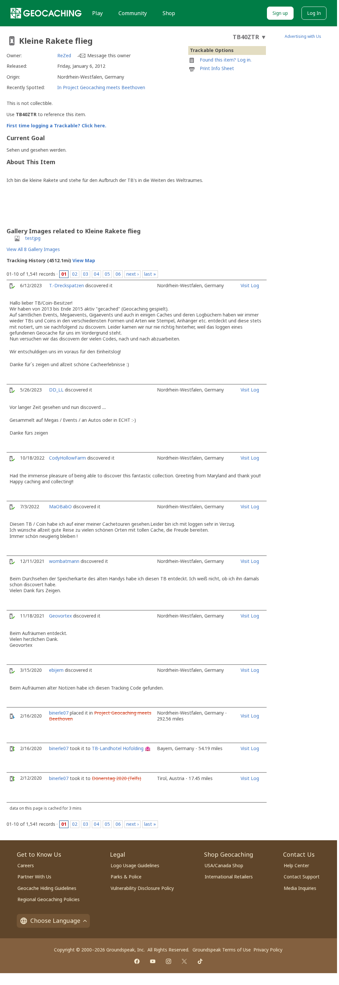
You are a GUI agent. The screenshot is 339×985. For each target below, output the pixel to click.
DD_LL (56, 390)
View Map (83, 260)
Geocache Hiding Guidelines (46, 888)
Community (132, 13)
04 (96, 274)
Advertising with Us (303, 36)
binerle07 (58, 713)
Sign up (280, 13)
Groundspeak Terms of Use (222, 950)
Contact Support (302, 876)
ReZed (64, 55)
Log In (314, 13)
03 (85, 274)
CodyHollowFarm (67, 458)
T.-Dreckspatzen (66, 285)
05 (107, 274)
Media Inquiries (300, 888)
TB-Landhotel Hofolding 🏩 (121, 748)
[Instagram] (168, 961)
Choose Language (55, 920)
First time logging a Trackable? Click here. (56, 125)
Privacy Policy (267, 950)
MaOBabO (60, 506)
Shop (169, 13)
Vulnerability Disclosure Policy (142, 888)
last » (150, 274)
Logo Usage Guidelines (135, 865)
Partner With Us (34, 876)
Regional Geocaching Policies (48, 899)
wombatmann (64, 561)
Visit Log (250, 285)
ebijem (56, 670)
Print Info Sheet (217, 68)
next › (132, 274)
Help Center (296, 865)
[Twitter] (184, 961)
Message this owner (109, 55)
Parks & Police (126, 876)
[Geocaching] (46, 13)
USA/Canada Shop (224, 865)
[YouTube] (153, 961)
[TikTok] (200, 961)
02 (74, 274)
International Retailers (229, 876)
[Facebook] (137, 961)
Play (97, 13)
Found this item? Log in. (225, 60)
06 (118, 274)
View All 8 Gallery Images (33, 249)
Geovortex (60, 616)
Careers (25, 865)
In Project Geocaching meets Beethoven (101, 87)
